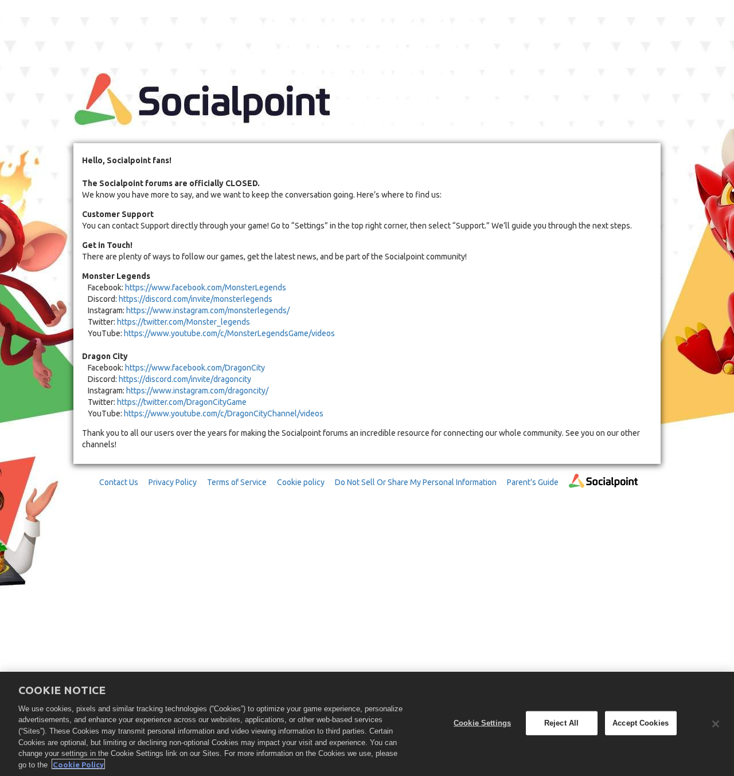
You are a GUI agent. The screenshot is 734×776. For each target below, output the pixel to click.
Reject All (561, 723)
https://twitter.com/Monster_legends (183, 321)
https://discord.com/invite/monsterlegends (195, 299)
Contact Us (118, 482)
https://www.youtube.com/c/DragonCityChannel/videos (223, 413)
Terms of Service (237, 482)
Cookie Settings (482, 723)
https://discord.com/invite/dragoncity (185, 379)
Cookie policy (301, 482)
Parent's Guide (533, 482)
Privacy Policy (173, 482)
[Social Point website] (603, 490)
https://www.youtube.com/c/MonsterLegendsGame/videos (229, 333)
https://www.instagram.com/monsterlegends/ (208, 310)
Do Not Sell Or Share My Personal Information (416, 482)
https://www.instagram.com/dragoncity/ (197, 390)
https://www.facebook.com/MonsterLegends (205, 287)
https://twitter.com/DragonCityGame (182, 402)
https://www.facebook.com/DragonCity (195, 367)
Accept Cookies (640, 723)
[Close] (715, 723)
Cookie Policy (78, 764)
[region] (367, 724)
